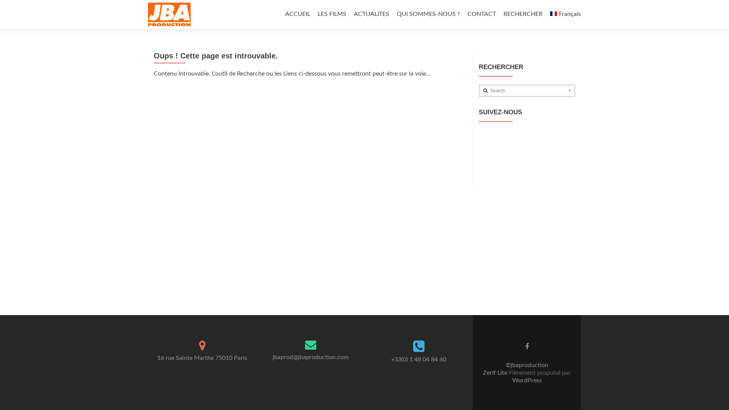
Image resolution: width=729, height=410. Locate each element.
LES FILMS (332, 14)
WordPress (527, 380)
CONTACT (481, 14)
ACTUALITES (371, 14)
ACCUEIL (297, 14)
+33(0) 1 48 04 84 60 (418, 359)
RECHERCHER (523, 14)
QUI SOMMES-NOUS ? (428, 14)
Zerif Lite (496, 373)
